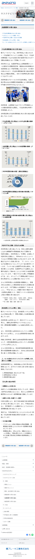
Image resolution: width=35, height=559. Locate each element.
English (26, 3)
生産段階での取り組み (10, 498)
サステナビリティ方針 (9, 477)
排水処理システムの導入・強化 (11, 40)
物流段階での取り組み (10, 501)
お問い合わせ (6, 528)
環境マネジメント (9, 488)
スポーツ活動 (6, 521)
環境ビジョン (7, 484)
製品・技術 (5, 463)
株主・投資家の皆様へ (8, 467)
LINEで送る (32, 535)
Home (2, 7)
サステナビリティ (9, 7)
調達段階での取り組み (10, 494)
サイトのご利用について (24, 539)
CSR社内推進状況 (8, 518)
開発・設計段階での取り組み (12, 491)
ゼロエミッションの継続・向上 (11, 35)
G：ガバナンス (7, 508)
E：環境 (16, 7)
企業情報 (4, 460)
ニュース (4, 456)
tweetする (30, 535)
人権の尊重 (6, 511)
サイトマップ (4, 542)
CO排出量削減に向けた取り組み (12, 33)
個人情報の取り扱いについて (7, 539)
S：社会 (5, 504)
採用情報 (4, 525)
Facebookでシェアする (27, 535)
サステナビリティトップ (9, 474)
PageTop (32, 557)
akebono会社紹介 (7, 532)
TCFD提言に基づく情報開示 (10, 515)
